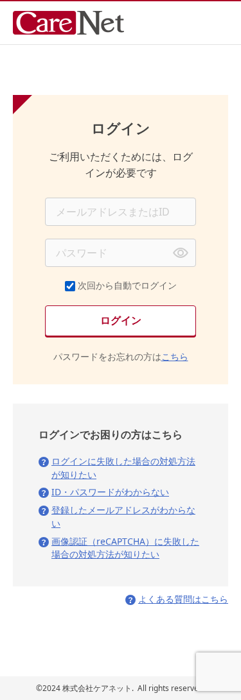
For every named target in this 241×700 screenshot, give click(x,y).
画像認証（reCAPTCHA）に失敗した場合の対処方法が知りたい (125, 548)
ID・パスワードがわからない (110, 492)
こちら (174, 356)
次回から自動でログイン (127, 285)
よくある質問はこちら (183, 599)
